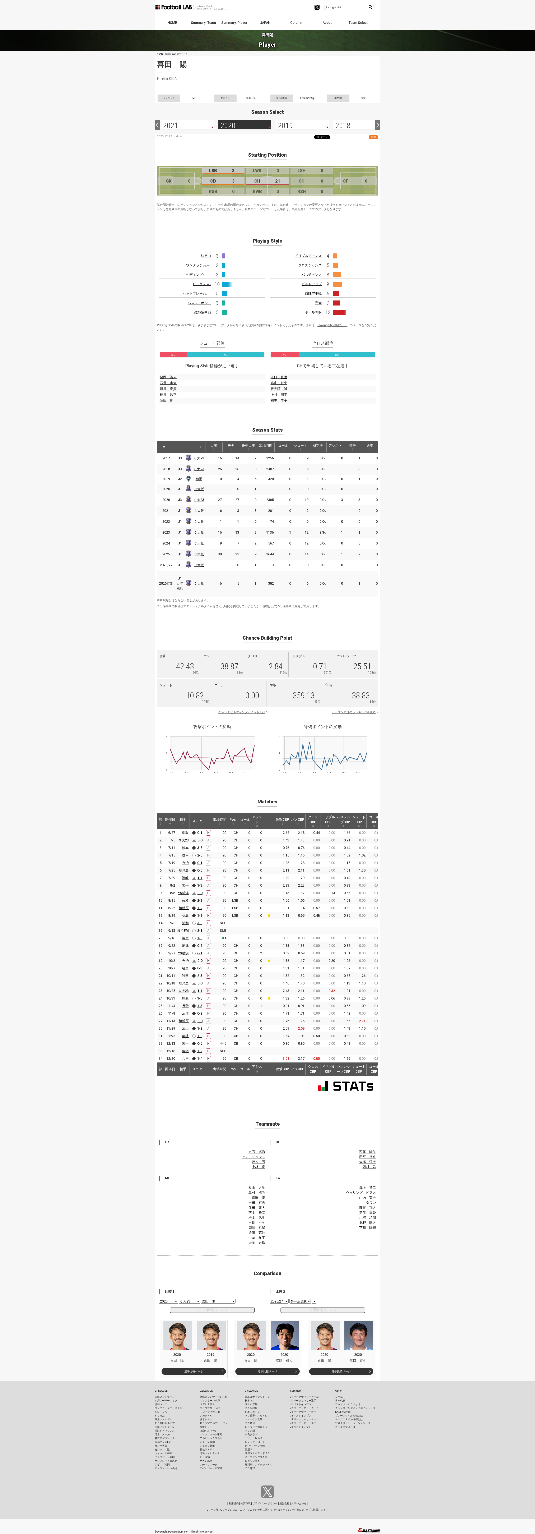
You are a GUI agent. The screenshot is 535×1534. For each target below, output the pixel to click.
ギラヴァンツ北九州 (256, 1457)
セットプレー (197, 293)
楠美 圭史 (279, 401)
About (327, 23)
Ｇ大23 (183, 840)
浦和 (185, 923)
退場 (370, 445)
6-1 (199, 953)
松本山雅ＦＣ (252, 1411)
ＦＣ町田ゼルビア (165, 1423)
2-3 (199, 901)
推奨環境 (246, 1503)
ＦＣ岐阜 (250, 1423)
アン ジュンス (253, 1157)
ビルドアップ (312, 284)
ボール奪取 (313, 312)
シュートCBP (359, 819)
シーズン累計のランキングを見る (354, 712)
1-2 (199, 908)
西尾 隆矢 (367, 1152)
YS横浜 (183, 893)
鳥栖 (185, 1051)
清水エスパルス (163, 1434)
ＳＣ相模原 (251, 1408)
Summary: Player (234, 23)
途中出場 (248, 445)
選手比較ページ (193, 1371)
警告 (352, 445)
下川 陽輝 (367, 1228)
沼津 (185, 946)
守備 (318, 303)
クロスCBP (313, 819)
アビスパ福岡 (162, 1464)
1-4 (199, 1059)
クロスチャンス (310, 265)
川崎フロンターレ (165, 1426)
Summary (295, 1390)
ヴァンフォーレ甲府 (211, 1434)
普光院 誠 (279, 389)
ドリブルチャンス (308, 256)
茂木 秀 (258, 1162)
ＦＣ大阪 (250, 1430)
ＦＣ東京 (160, 1415)
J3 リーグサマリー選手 (303, 1423)
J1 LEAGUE (161, 1390)
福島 (185, 916)
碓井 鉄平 (168, 395)
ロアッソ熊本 (252, 1460)
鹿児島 (184, 870)
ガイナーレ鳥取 (253, 1438)
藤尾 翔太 (367, 1208)
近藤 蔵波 (256, 1233)
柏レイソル (161, 1411)
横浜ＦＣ (205, 1426)
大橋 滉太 (367, 1162)
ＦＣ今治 (205, 1457)
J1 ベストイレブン (300, 1404)
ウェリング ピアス (361, 1193)
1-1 (200, 878)
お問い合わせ (298, 1503)
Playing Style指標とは (332, 325)
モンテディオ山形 (210, 1411)
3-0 (199, 923)
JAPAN (265, 23)
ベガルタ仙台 (207, 1404)
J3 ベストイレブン (300, 1426)
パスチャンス (312, 275)
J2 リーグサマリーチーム (304, 1408)
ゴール (283, 445)
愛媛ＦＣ (250, 1449)
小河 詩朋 (367, 1218)
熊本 (185, 848)
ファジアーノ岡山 (165, 1457)
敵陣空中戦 (202, 312)
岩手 (185, 885)
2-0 (199, 855)
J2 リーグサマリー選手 (303, 1411)
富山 (185, 1028)
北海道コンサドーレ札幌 (213, 1396)
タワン (371, 1203)
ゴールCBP (374, 819)
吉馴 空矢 (256, 1223)
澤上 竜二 (367, 1188)
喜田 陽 (258, 1198)
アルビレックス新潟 (211, 1438)
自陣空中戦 (313, 293)
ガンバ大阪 (161, 1445)
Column (296, 23)
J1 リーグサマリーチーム (304, 1396)
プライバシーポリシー (265, 1503)
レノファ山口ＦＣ (255, 1442)
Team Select (358, 23)
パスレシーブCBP (343, 819)
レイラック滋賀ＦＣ (256, 1426)
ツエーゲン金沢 (253, 1419)
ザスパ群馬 (251, 1404)
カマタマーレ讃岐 (255, 1445)
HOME (172, 23)
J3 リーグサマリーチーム (304, 1419)
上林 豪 (258, 1167)
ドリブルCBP (328, 819)
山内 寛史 (367, 1198)
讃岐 (185, 878)
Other (338, 1390)
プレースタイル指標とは (349, 1415)
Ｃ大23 (199, 458)
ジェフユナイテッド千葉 (168, 1408)
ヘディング (198, 275)
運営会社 (284, 1503)
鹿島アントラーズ (165, 1396)
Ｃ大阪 (199, 489)
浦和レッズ (161, 1404)
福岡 (199, 479)
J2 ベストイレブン (300, 1415)
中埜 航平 (256, 1238)
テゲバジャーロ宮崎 (211, 1468)
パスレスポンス (199, 303)
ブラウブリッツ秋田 (211, 1408)
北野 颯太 (367, 1223)
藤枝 (185, 901)
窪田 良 (166, 401)
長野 (185, 1006)
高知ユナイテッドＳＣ (257, 1453)
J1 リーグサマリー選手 (303, 1400)
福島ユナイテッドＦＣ (257, 1396)
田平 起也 (367, 1157)
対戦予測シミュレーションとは (352, 1423)
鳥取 (185, 833)
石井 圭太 (168, 383)
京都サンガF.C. (163, 1442)
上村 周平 (279, 395)
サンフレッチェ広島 (166, 1460)
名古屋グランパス (165, 1438)
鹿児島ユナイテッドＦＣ (259, 1464)
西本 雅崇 (256, 1213)
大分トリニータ (208, 1464)
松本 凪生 (256, 1218)
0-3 (199, 968)
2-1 (199, 931)
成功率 (318, 445)
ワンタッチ (198, 265)
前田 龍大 (256, 1208)
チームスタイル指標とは (349, 1419)
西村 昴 (369, 1167)
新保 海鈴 (367, 1213)
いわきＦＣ (206, 1415)
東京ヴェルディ (163, 1419)
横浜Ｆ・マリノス (165, 1430)
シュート (300, 445)
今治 (185, 863)
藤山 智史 (279, 383)
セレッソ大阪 (162, 1449)
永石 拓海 (256, 1152)
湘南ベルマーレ (208, 1430)
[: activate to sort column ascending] (174, 447)
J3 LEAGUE (251, 1390)
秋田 (185, 976)
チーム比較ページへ (212, 1310)
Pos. (233, 820)
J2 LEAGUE (206, 1390)
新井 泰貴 (168, 389)
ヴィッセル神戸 (163, 1453)
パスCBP (297, 820)
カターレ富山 (207, 1442)
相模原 (184, 908)
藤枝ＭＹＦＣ (207, 1449)
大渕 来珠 (256, 1243)
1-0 (199, 938)
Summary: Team (203, 23)
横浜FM (183, 931)
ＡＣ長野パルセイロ (256, 1415)
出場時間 (266, 445)
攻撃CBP (282, 820)
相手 (183, 820)
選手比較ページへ (323, 1310)
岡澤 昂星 (256, 1228)
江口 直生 (279, 377)
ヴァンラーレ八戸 (210, 1400)
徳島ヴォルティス (210, 1453)
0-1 (199, 833)
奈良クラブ (251, 1434)
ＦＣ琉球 (250, 1468)
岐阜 (185, 855)
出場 (213, 445)
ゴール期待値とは (345, 1426)
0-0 (200, 840)
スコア (197, 821)
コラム (339, 1396)
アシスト (335, 445)
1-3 (199, 885)
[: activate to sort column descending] (164, 447)
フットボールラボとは (347, 1404)
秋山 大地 (256, 1188)
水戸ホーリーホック (166, 1400)
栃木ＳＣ (250, 1400)
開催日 (170, 820)
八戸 (185, 1059)
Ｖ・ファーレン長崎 (166, 1468)
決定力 (206, 256)
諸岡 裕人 (168, 377)
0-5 (199, 870)
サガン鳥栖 (206, 1460)
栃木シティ (206, 1419)
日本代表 (340, 1400)
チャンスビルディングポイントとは (241, 712)
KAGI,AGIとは (343, 1411)
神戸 (185, 938)
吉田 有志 (256, 1203)
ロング (202, 284)
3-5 (199, 848)
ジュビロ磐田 (207, 1445)
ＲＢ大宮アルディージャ (213, 1423)
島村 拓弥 (256, 1193)
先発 (231, 445)
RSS (373, 137)
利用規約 (234, 1503)
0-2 (199, 1013)
